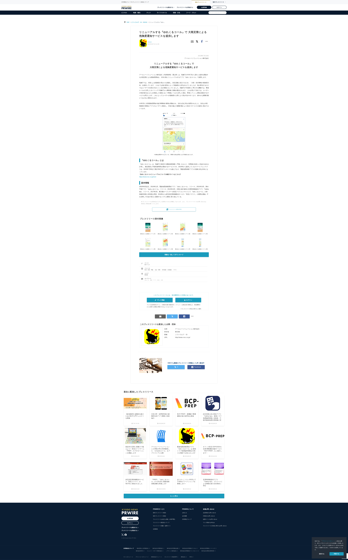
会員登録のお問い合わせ (209, 512)
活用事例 (155, 529)
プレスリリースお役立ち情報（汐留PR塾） (164, 519)
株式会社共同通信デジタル (189, 548)
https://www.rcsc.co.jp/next (147, 177)
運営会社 (183, 557)
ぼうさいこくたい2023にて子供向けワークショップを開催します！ (186, 481)
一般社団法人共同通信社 (142, 548)
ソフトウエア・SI (136, 22)
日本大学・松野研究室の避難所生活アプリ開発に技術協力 (160, 416)
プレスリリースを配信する (165, 7)
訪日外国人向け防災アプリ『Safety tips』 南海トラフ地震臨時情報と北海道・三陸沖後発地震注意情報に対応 (212, 418)
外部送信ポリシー (155, 557)
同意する (336, 553)
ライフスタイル (162, 12)
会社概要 (184, 516)
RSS (191, 557)
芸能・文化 (176, 12)
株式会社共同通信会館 (172, 548)
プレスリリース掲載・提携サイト (162, 525)
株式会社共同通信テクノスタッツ (188, 551)
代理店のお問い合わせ (209, 516)
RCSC (145, 22)
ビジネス (124, 12)
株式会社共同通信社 (158, 548)
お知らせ (184, 512)
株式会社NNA (139, 551)
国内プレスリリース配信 (159, 512)
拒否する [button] (321, 554)
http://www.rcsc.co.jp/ (182, 337)
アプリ (175, 269)
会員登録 (204, 7)
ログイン (219, 7)
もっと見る (174, 496)
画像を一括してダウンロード (174, 254)
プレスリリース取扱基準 (170, 557)
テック (149, 12)
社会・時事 (158, 269)
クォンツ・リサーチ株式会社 (154, 551)
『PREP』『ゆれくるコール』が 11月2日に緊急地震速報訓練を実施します (160, 481)
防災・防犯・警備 (149, 269)
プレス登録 (161, 300)
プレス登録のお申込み (209, 522)
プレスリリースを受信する (185, 7)
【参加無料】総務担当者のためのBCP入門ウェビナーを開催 (135, 416)
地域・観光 (136, 12)
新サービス (147, 264)
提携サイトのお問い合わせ (210, 519)
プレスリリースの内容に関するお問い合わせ (215, 525)
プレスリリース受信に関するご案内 (191, 309)
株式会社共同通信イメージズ (207, 548)
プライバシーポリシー (328, 541)
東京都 (146, 274)
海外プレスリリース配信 (159, 516)
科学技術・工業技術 (167, 269)
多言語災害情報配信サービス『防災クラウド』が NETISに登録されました (135, 481)
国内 (200, 2)
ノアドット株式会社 (171, 551)
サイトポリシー (127, 557)
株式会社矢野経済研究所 (208, 551)
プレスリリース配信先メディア (161, 522)
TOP (128, 22)
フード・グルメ (191, 12)
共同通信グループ (187, 519)
